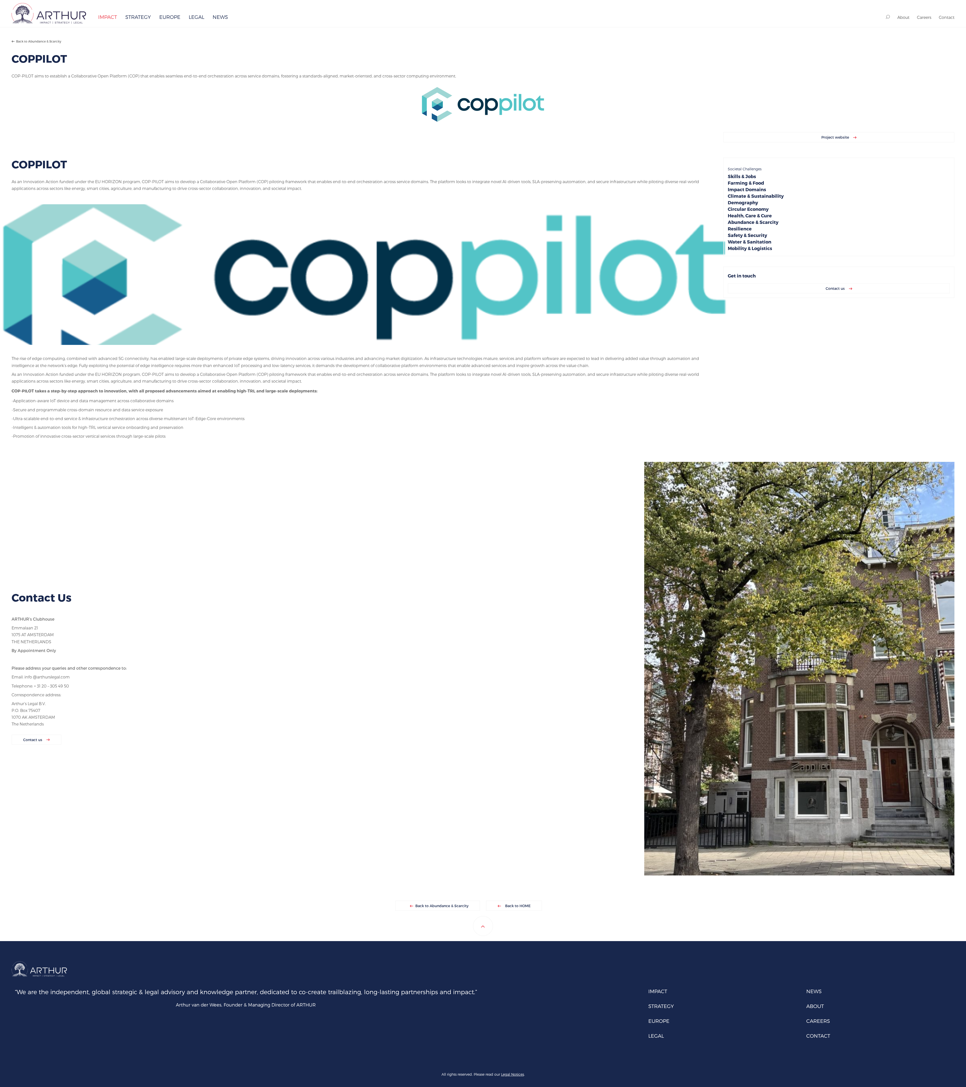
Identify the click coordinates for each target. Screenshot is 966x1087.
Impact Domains (747, 189)
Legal (196, 17)
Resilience (740, 228)
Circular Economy (748, 209)
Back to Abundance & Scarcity (38, 41)
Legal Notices (512, 1074)
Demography (743, 202)
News (220, 17)
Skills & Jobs (742, 176)
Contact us (836, 288)
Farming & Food (746, 182)
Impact (107, 17)
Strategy (138, 17)
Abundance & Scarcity (753, 222)
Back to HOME (517, 906)
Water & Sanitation (749, 241)
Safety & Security (747, 235)
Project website (835, 137)
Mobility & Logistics (750, 248)
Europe (169, 17)
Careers (924, 17)
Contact (946, 17)
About (903, 17)
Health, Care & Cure (750, 215)
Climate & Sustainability (756, 195)
